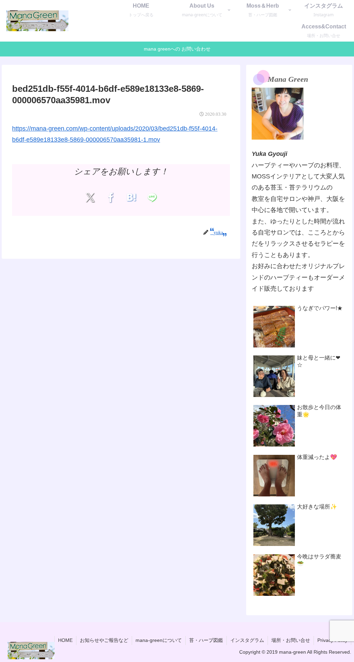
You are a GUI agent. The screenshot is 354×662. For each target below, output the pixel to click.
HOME (65, 640)
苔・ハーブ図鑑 (206, 640)
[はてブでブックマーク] (131, 197)
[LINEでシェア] (151, 197)
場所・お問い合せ (290, 640)
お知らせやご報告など (104, 640)
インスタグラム (247, 640)
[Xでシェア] (90, 197)
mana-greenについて (159, 640)
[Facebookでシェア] (110, 197)
